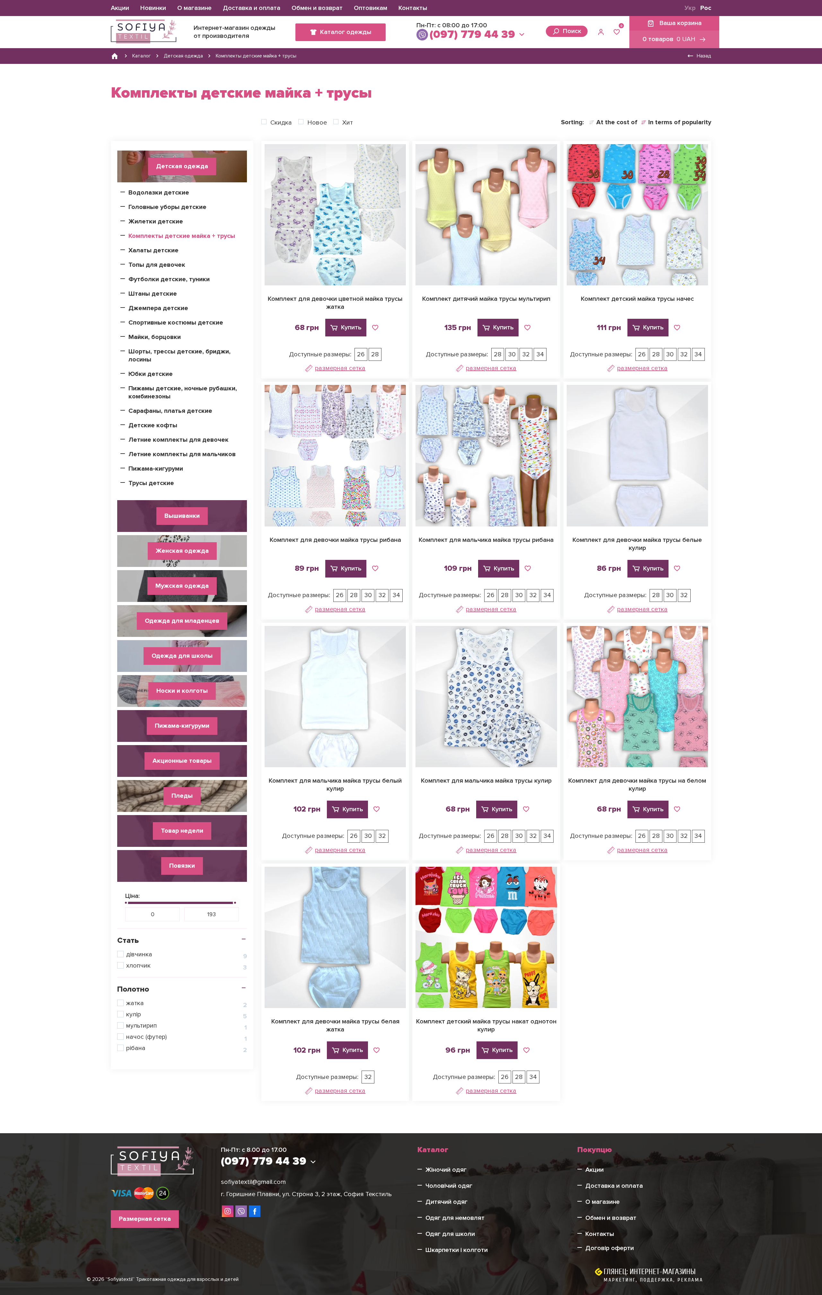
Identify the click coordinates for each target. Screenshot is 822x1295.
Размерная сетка (340, 368)
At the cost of (616, 122)
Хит (347, 122)
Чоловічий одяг (448, 1186)
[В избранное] (375, 328)
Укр (690, 8)
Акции (120, 8)
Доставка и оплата (251, 8)
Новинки (153, 8)
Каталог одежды (346, 32)
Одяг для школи (450, 1234)
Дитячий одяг (446, 1202)
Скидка (281, 122)
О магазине (194, 8)
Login (601, 32)
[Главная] (114, 56)
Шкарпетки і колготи (456, 1250)
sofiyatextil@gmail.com (253, 1182)
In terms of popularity (679, 122)
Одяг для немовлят (455, 1218)
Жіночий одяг (446, 1170)
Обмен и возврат (317, 8)
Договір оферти (609, 1248)
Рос (705, 8)
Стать (128, 940)
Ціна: (132, 896)
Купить (351, 327)
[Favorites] (616, 32)
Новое (317, 122)
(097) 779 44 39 (472, 34)
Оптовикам (370, 8)
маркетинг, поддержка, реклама (653, 1280)
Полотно (133, 989)
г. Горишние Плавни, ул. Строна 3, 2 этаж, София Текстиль (306, 1194)
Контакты (412, 8)
